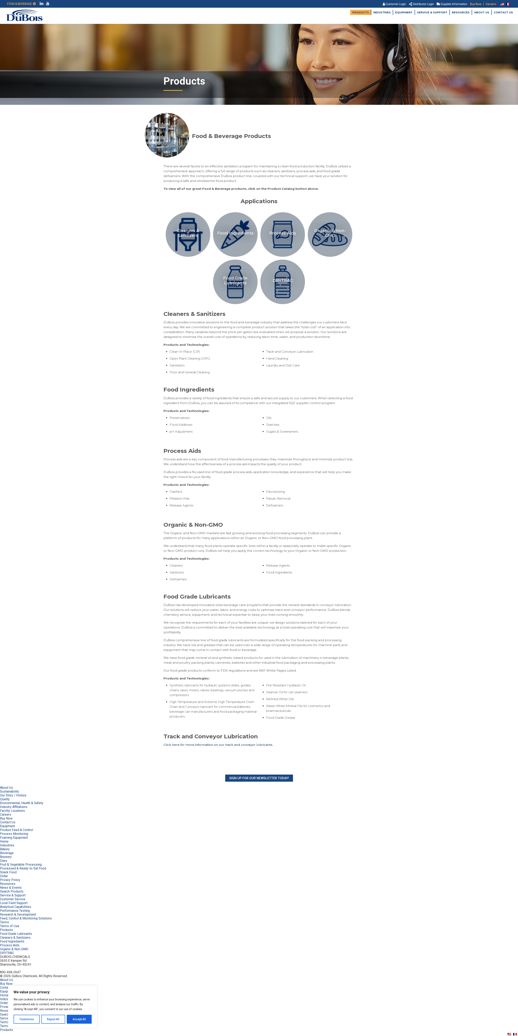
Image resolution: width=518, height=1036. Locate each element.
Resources (461, 12)
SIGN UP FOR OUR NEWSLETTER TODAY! (259, 778)
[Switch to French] (508, 4)
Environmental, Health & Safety (21, 803)
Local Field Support (14, 903)
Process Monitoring (14, 834)
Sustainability (9, 791)
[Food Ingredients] (235, 257)
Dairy (3, 861)
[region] (52, 1006)
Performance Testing (15, 911)
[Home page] (24, 20)
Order (4, 876)
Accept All (79, 1019)
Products (360, 12)
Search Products (11, 891)
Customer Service (12, 899)
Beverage (7, 853)
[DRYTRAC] (282, 304)
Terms (4, 922)
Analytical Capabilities (15, 907)
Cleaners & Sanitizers (15, 937)
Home (4, 841)
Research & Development (18, 914)
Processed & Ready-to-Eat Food (23, 868)
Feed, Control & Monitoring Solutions (26, 918)
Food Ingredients (12, 941)
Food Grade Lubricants (16, 934)
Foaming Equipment (14, 838)
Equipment (404, 12)
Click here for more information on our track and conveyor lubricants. (218, 745)
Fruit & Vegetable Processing (21, 864)
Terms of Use (9, 926)
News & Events (11, 888)
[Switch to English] (502, 4)
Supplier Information (454, 4)
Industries (382, 12)
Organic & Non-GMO (14, 949)
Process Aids (9, 945)
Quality (5, 799)
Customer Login (396, 4)
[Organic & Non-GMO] (330, 257)
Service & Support (432, 12)
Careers (491, 4)
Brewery (6, 857)
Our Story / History (13, 795)
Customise (26, 1019)
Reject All (53, 1019)
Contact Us (503, 12)
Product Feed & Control (16, 830)
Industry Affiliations (13, 807)
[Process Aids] (283, 257)
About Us (481, 12)
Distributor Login (423, 4)
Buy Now (475, 4)
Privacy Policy (10, 880)
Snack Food (8, 872)
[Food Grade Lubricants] (235, 304)
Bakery (5, 849)
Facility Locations (12, 811)
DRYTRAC (7, 953)
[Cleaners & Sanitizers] (188, 257)
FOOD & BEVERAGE (20, 3)
